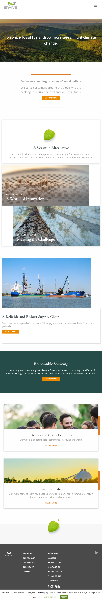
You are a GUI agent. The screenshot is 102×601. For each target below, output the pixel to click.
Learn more (51, 445)
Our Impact (28, 567)
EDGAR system (54, 562)
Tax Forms (53, 580)
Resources (53, 553)
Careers (26, 571)
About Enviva (51, 98)
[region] (51, 40)
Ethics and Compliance (54, 586)
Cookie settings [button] (50, 597)
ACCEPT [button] (64, 597)
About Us (27, 553)
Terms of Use (54, 576)
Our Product (29, 558)
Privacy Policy (55, 571)
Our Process (29, 562)
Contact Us (54, 567)
